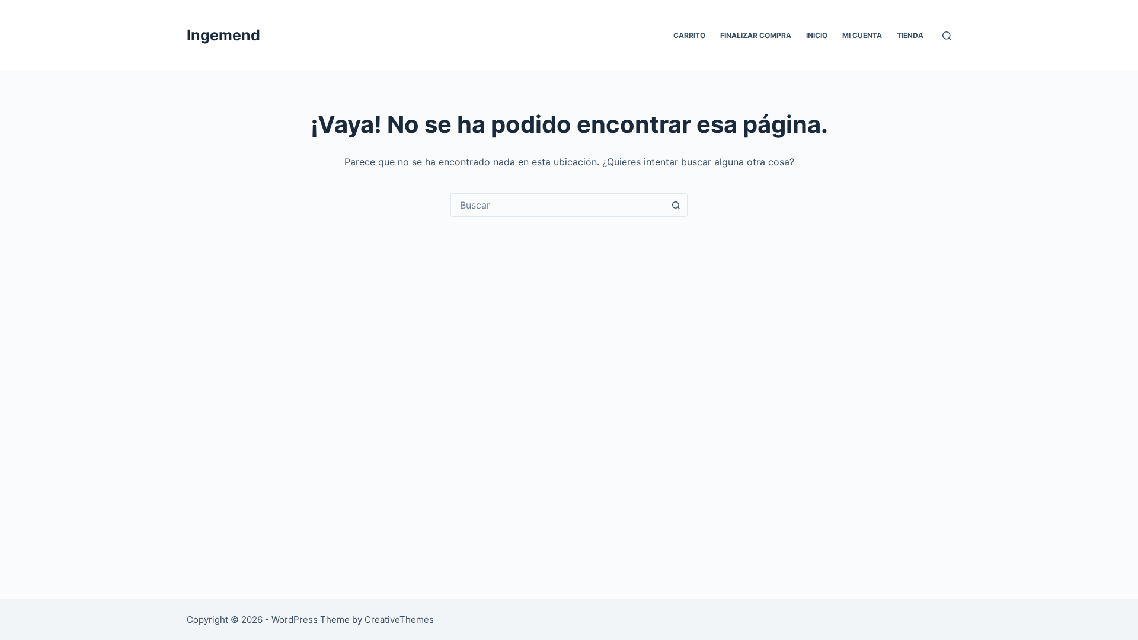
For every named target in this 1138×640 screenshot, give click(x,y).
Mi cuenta (862, 35)
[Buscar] (946, 35)
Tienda (910, 35)
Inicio (816, 35)
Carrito (689, 35)
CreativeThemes (399, 619)
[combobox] (557, 205)
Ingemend (223, 35)
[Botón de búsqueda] (675, 205)
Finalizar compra (755, 35)
